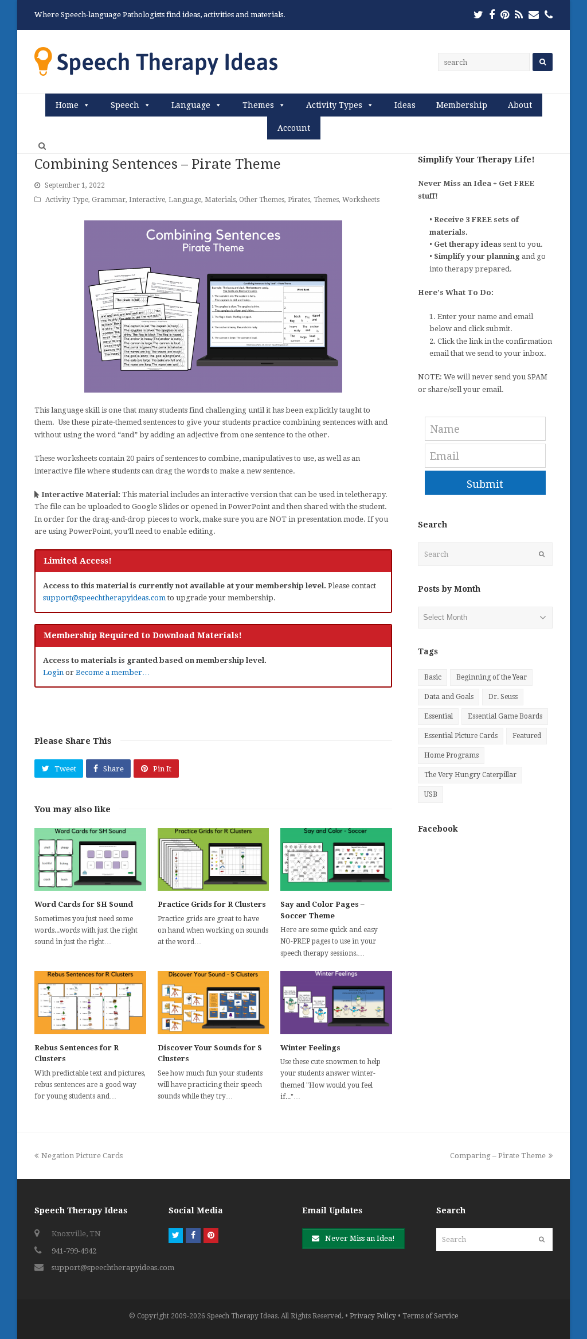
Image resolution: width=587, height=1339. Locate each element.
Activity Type (66, 200)
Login (53, 672)
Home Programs (451, 755)
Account (293, 128)
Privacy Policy (373, 1316)
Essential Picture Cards (461, 736)
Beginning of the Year (491, 677)
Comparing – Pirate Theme (498, 1155)
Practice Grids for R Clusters (212, 904)
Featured (526, 736)
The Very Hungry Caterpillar (470, 775)
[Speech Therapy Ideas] (155, 61)
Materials (220, 200)
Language (190, 105)
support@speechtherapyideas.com (104, 597)
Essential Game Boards (505, 716)
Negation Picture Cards (82, 1155)
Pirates (299, 200)
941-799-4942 (74, 1251)
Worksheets (360, 200)
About (520, 105)
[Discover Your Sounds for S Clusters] (213, 1002)
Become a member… (113, 672)
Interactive (147, 200)
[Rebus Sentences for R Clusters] (90, 1002)
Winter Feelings (310, 1047)
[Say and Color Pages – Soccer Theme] (336, 859)
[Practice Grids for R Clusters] (213, 859)
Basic (432, 677)
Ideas (405, 105)
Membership (461, 105)
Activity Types (334, 105)
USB (430, 794)
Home (67, 105)
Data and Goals (448, 697)
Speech (125, 105)
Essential (438, 716)
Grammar (109, 200)
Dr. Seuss (503, 697)
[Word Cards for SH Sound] (90, 859)
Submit (485, 484)
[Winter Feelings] (336, 1002)
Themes (258, 105)
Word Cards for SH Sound (83, 904)
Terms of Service (430, 1316)
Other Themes (261, 200)
